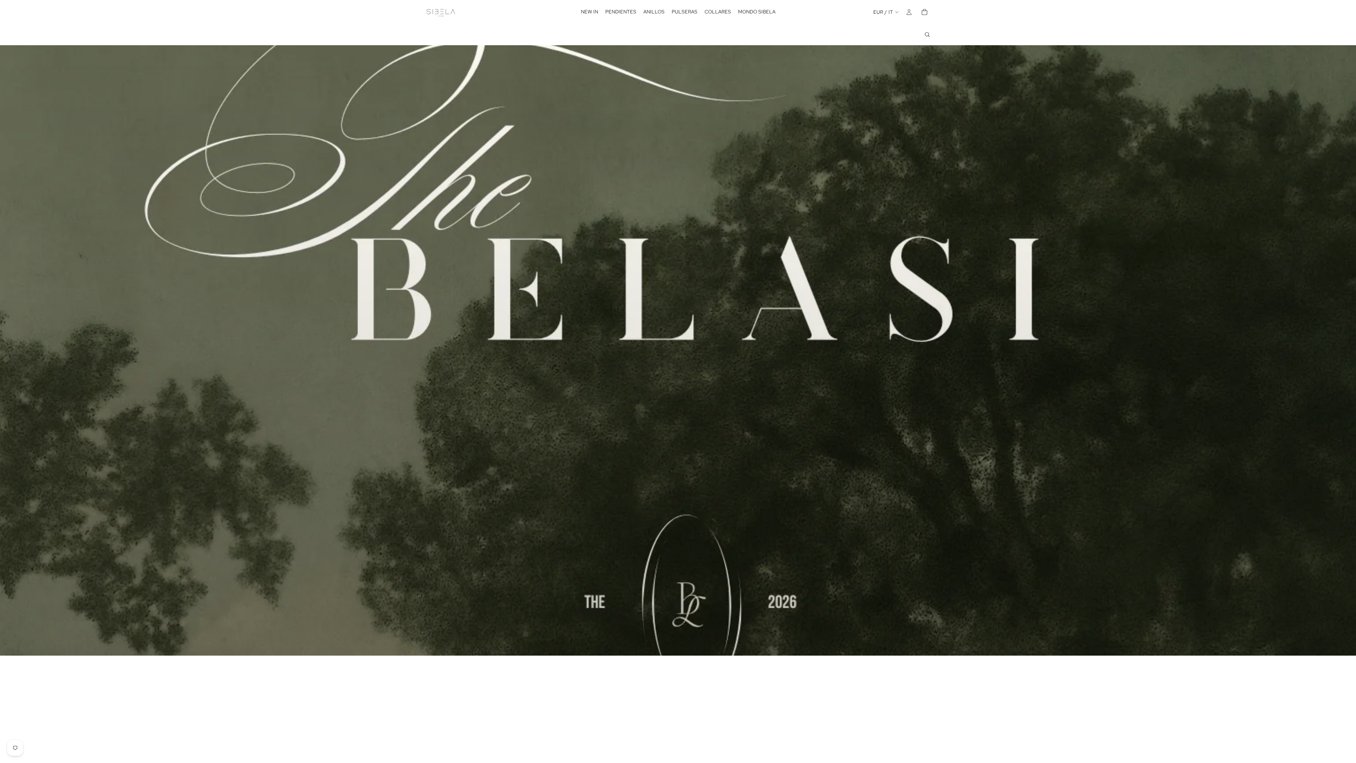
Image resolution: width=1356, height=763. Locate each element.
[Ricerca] (927, 34)
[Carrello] (924, 12)
